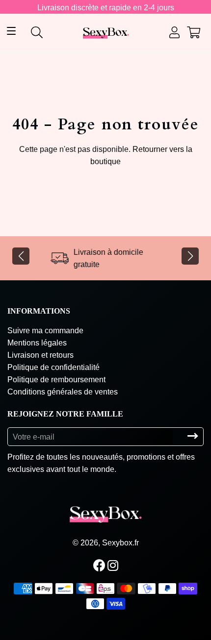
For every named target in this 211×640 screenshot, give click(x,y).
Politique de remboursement (56, 379)
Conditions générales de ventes (62, 392)
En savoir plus (127, 622)
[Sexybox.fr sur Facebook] (100, 565)
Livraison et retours (40, 355)
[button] (20, 256)
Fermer (168, 622)
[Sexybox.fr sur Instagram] (113, 565)
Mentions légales (37, 343)
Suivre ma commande (45, 330)
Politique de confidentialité (53, 367)
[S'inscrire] (193, 436)
